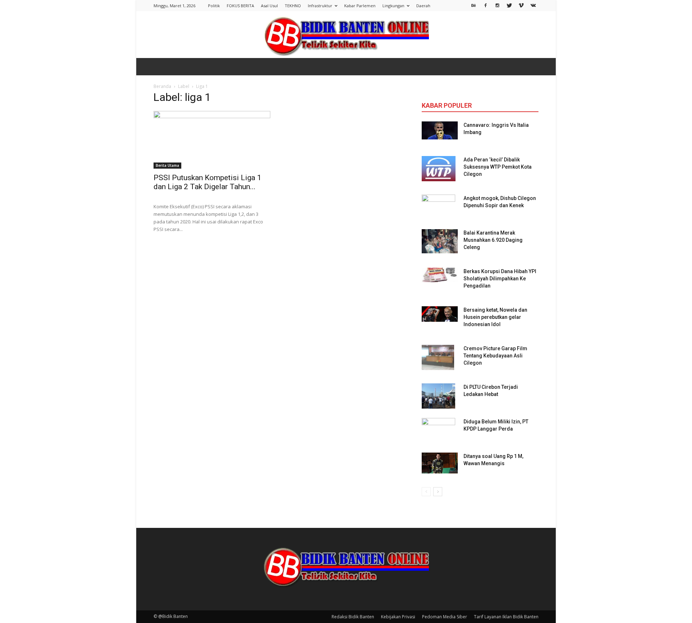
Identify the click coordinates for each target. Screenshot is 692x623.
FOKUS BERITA (240, 5)
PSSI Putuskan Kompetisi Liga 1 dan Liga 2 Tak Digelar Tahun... (207, 182)
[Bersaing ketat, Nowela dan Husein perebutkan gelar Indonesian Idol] (440, 314)
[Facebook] (485, 5)
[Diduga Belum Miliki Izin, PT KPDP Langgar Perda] (438, 430)
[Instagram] (497, 5)
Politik (214, 5)
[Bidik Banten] (346, 35)
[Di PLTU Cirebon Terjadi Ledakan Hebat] (438, 396)
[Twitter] (509, 5)
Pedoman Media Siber (444, 617)
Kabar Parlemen (360, 5)
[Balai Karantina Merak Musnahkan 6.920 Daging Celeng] (440, 241)
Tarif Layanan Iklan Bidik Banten (506, 617)
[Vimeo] (521, 5)
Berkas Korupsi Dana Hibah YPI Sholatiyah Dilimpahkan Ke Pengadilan (499, 278)
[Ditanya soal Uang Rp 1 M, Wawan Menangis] (440, 463)
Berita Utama (167, 165)
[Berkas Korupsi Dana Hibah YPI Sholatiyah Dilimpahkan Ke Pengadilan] (440, 275)
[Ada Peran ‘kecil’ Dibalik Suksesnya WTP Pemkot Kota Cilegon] (439, 168)
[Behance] (473, 5)
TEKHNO (293, 5)
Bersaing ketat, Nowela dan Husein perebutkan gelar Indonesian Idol (495, 317)
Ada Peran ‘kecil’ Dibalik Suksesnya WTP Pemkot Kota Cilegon (497, 167)
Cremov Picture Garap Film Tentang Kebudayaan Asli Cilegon (495, 356)
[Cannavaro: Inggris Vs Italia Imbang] (440, 130)
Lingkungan (393, 5)
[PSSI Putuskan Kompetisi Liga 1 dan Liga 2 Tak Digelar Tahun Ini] (212, 140)
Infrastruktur (320, 5)
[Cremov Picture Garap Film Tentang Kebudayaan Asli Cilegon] (438, 357)
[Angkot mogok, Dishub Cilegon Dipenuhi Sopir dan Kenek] (438, 207)
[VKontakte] (533, 5)
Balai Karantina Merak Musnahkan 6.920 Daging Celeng (493, 240)
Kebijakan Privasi (398, 617)
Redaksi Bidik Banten (353, 617)
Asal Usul (269, 5)
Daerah (423, 5)
